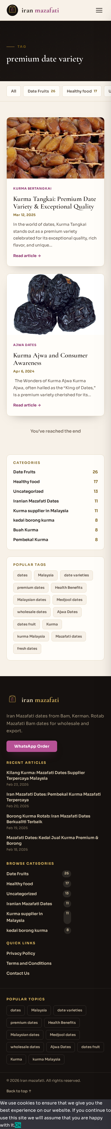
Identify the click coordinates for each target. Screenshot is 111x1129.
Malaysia (46, 575)
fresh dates (27, 648)
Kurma (52, 624)
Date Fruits (41, 91)
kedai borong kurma (55, 520)
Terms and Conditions (28, 963)
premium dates (30, 587)
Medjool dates (69, 599)
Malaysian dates (31, 599)
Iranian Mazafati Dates (55, 501)
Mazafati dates (69, 636)
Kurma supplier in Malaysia (55, 510)
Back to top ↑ (19, 1091)
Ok (18, 1125)
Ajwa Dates (67, 612)
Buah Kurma (55, 529)
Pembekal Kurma (55, 539)
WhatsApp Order (31, 746)
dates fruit (26, 624)
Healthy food (82, 91)
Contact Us (17, 973)
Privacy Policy (20, 953)
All (13, 91)
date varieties (76, 575)
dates (22, 575)
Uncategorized (55, 491)
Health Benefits (68, 587)
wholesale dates (32, 612)
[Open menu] (99, 10)
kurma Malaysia (31, 636)
